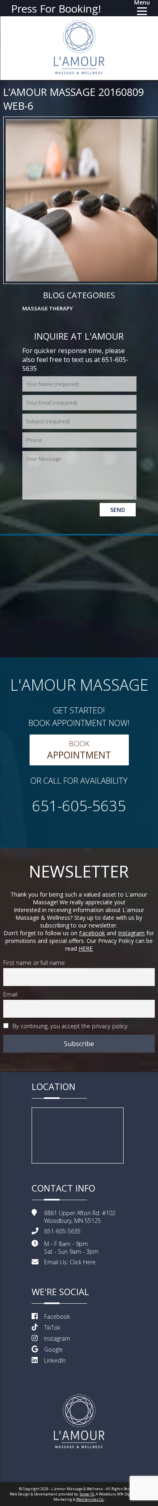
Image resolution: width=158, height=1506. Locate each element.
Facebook (92, 933)
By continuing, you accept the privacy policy (69, 1026)
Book (79, 750)
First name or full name (34, 962)
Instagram (131, 933)
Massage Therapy (47, 308)
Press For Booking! (56, 8)
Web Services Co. (90, 1499)
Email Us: (70, 1262)
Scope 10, (87, 1494)
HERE (86, 948)
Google (53, 1349)
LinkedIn (55, 1360)
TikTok (52, 1327)
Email (10, 994)
